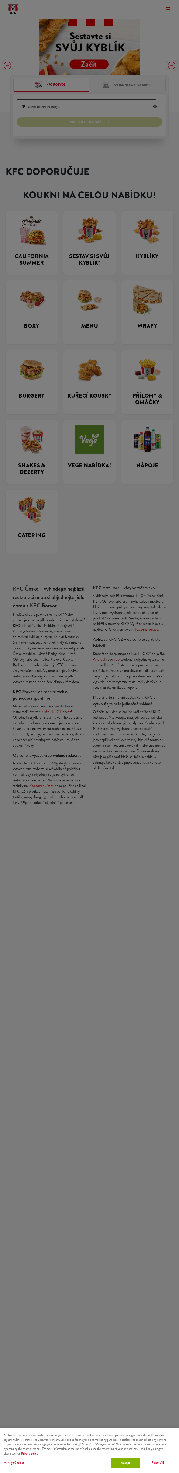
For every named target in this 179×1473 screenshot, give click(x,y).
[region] (89, 1450)
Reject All (157, 1462)
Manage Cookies (14, 1462)
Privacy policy (29, 1453)
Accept (125, 1463)
